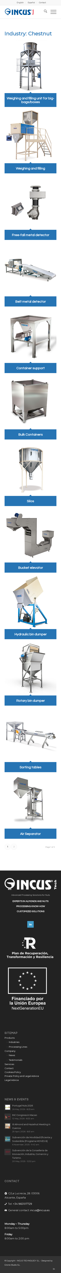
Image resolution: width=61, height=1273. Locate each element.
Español (31, 2)
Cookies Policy (13, 1072)
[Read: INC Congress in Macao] (8, 1117)
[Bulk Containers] (30, 427)
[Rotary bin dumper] (30, 693)
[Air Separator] (30, 826)
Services (9, 1064)
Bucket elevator (30, 567)
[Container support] (30, 360)
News (12, 1055)
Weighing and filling (30, 168)
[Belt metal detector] (30, 294)
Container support (30, 368)
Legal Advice (12, 1080)
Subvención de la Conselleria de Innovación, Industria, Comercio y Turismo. (30, 1154)
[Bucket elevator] (30, 560)
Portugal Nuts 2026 (22, 1105)
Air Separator (30, 834)
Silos (30, 501)
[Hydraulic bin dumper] (30, 626)
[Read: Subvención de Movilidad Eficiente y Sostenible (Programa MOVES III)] (8, 1139)
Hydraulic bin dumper (30, 634)
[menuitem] (20, 2)
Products (10, 1037)
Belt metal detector (30, 301)
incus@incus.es (39, 1210)
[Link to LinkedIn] (53, 1268)
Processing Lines (18, 1046)
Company (10, 1051)
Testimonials (15, 1060)
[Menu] (51, 12)
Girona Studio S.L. (12, 1265)
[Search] (43, 12)
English (20, 2)
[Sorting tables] (30, 759)
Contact (42, 2)
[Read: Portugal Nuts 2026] (8, 1107)
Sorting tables (30, 767)
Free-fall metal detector (30, 235)
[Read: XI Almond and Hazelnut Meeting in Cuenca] (8, 1126)
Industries (14, 1042)
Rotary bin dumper (30, 700)
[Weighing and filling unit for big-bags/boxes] (30, 90)
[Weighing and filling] (30, 161)
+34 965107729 (22, 1203)
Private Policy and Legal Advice (22, 1076)
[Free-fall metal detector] (30, 227)
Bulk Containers (30, 434)
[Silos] (30, 493)
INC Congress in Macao (24, 1115)
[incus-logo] (25, 12)
